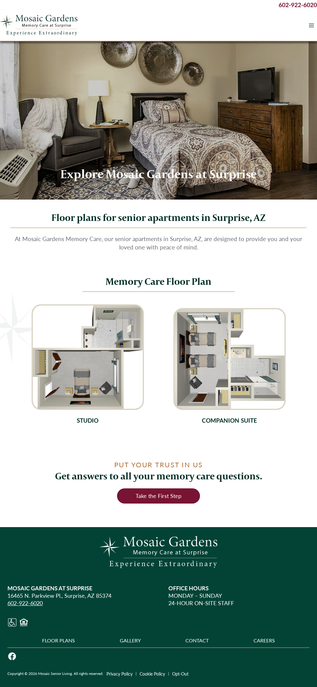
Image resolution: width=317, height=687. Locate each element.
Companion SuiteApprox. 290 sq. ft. (229, 366)
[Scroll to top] (301, 661)
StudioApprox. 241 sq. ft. (88, 364)
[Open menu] (311, 25)
